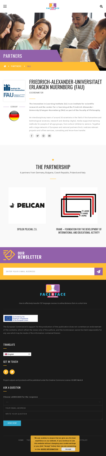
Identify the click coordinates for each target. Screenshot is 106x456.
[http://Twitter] (37, 135)
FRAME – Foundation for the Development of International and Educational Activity (79, 230)
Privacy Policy (81, 440)
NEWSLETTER (30, 257)
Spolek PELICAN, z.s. (27, 229)
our (21, 253)
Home (20, 440)
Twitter (12, 371)
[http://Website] (43, 135)
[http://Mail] (49, 135)
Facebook (5, 371)
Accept (68, 449)
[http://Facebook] (31, 135)
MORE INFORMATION (49, 449)
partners (16, 66)
